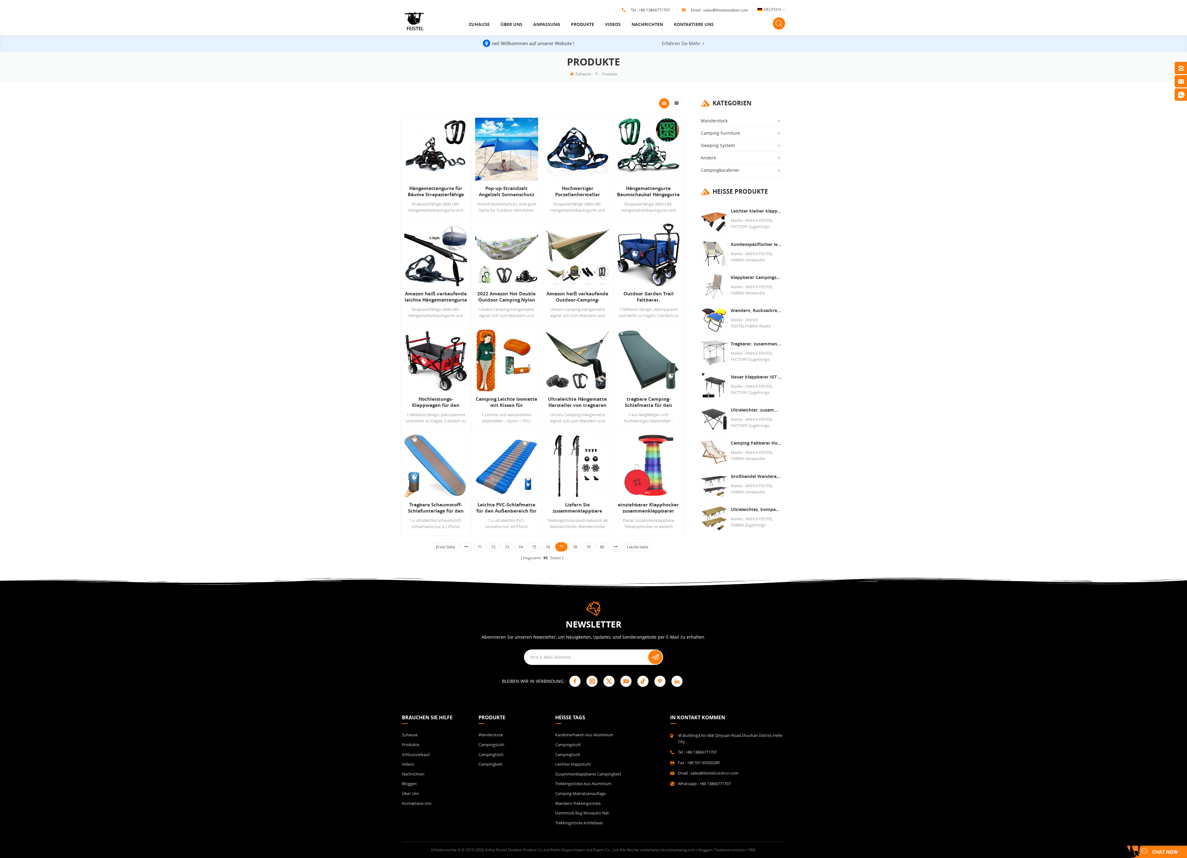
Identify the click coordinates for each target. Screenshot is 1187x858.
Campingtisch (491, 754)
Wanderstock (714, 121)
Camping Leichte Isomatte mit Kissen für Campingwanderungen (506, 402)
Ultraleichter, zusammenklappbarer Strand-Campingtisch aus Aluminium (756, 410)
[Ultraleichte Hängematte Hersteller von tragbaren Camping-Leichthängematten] (577, 360)
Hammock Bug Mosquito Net (582, 813)
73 (507, 547)
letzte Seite (637, 547)
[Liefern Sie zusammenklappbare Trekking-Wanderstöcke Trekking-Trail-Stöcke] (577, 465)
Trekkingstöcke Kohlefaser (579, 823)
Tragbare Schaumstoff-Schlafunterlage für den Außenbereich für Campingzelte (436, 508)
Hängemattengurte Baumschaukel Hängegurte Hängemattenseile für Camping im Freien (648, 191)
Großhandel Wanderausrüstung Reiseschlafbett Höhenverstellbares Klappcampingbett (756, 476)
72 (493, 547)
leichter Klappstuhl (573, 764)
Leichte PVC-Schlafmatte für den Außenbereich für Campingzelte (506, 508)
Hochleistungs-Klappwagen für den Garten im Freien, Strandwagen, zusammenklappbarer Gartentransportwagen (436, 402)
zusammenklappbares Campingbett (588, 774)
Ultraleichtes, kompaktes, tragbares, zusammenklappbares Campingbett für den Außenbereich (756, 509)
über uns (511, 24)
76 (548, 547)
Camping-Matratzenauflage (580, 793)
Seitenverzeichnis (730, 849)
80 (602, 547)
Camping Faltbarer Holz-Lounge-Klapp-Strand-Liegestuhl (756, 443)
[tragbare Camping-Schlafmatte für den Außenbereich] (648, 360)
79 (588, 547)
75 (534, 547)
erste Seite (445, 547)
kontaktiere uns (694, 24)
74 (520, 547)
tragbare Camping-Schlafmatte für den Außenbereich (648, 402)
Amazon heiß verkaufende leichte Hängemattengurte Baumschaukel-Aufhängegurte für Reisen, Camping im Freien (436, 297)
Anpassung (546, 24)
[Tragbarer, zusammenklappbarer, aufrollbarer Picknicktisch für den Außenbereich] (714, 353)
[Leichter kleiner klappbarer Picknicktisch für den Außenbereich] (714, 220)
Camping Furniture (720, 133)
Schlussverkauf (415, 754)
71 (480, 547)
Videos (613, 24)
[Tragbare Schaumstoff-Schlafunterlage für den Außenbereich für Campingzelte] (435, 465)
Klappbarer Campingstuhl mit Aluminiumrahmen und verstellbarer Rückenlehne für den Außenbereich (756, 277)
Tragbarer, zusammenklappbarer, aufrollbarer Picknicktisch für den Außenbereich (756, 344)
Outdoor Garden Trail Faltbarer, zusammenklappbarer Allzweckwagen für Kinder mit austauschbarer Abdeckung (648, 297)
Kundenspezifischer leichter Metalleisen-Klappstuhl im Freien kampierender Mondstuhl (756, 244)
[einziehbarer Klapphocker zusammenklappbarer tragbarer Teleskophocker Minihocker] (648, 465)
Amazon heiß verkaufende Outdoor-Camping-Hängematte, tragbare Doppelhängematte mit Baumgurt (577, 297)
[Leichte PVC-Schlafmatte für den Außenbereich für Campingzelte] (506, 465)
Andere (708, 158)
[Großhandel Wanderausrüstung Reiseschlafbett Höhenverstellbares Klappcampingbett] (714, 485)
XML (752, 849)
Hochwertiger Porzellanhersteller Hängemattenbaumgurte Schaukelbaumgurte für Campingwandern (577, 191)
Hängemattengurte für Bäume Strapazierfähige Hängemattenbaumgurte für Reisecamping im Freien (435, 191)
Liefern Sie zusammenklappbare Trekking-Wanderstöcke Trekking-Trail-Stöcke (577, 508)
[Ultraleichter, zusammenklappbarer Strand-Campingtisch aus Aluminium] (714, 419)
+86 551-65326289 (703, 762)
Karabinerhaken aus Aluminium (584, 735)
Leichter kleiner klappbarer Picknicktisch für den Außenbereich (756, 211)
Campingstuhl (491, 744)
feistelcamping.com (678, 849)
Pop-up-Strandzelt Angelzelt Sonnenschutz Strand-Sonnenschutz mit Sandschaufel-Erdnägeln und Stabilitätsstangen (506, 191)
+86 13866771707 (654, 10)
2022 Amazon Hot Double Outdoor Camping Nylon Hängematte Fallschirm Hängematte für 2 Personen (506, 297)
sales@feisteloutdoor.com (725, 10)
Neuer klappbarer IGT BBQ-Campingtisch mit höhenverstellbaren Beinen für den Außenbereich (756, 377)
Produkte (582, 24)
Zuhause (479, 24)
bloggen (409, 783)
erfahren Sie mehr (681, 43)
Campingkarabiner (720, 170)
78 (575, 547)
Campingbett (491, 764)
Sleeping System (718, 145)
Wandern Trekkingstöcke (578, 803)
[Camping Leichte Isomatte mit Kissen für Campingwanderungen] (506, 360)
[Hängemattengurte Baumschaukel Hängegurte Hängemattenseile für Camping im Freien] (648, 149)
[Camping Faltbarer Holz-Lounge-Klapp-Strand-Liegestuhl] (714, 452)
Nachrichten (647, 24)
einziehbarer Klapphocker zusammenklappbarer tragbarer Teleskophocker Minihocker (648, 508)
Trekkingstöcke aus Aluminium (583, 783)
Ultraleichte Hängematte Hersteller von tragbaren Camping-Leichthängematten (577, 402)
